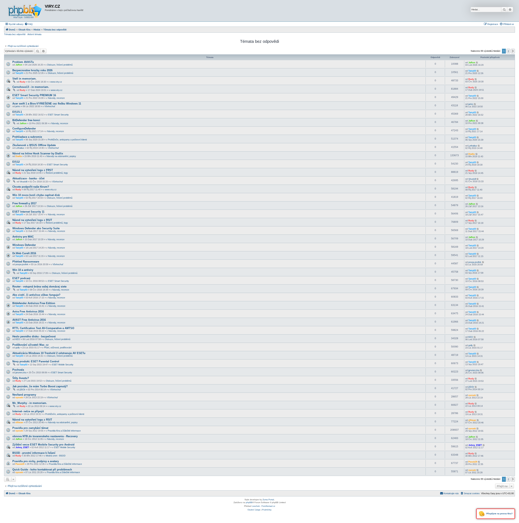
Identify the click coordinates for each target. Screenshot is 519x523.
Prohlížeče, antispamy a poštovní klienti (67, 139)
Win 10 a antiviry (22, 269)
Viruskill (23, 181)
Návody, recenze (56, 98)
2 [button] (508, 51)
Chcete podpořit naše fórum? (30, 186)
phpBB (249, 502)
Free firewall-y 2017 (24, 203)
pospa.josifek (21, 264)
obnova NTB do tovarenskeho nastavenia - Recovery (45, 436)
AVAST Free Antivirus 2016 (29, 319)
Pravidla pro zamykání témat (30, 427)
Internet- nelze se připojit (28, 411)
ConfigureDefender (24, 128)
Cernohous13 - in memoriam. (30, 86)
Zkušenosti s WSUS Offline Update (34, 145)
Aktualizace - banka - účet (28, 178)
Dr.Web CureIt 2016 (24, 253)
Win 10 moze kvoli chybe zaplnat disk (36, 195)
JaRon (18, 64)
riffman (19, 422)
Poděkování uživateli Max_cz (30, 344)
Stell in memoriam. (24, 78)
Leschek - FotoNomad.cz (263, 506)
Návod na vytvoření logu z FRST (32, 170)
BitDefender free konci (26, 120)
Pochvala (18, 369)
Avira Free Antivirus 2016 (28, 311)
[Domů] (25, 10)
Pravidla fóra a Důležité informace (64, 430)
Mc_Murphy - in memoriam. (29, 403)
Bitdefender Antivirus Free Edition (33, 303)
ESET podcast (21, 278)
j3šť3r (22, 389)
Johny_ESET (22, 447)
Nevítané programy (24, 394)
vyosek (19, 397)
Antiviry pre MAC (23, 236)
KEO (17, 339)
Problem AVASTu (23, 61)
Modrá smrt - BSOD (55, 455)
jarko (17, 106)
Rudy (22, 82)
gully (17, 347)
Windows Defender (24, 244)
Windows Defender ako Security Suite (36, 228)
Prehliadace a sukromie (27, 136)
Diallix (18, 156)
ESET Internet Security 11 (28, 211)
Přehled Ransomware (25, 261)
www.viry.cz (56, 82)
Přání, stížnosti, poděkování (58, 347)
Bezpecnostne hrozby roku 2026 (32, 70)
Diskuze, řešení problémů (60, 64)
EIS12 (16, 161)
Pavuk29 (19, 464)
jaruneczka (20, 372)
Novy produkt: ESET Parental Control (35, 361)
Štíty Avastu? (20, 378)
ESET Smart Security (58, 114)
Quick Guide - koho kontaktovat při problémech (42, 469)
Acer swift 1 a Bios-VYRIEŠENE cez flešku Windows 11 (46, 103)
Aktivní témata (34, 34)
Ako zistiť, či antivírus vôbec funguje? (36, 294)
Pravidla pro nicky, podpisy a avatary (35, 461)
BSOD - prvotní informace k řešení (33, 452)
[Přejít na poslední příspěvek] (477, 62)
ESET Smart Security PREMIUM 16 (34, 95)
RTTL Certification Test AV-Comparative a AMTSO (43, 328)
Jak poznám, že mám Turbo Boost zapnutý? (40, 386)
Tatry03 (19, 73)
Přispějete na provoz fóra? (499, 513)
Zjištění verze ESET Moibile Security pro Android (43, 444)
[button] (513, 51)
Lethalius (19, 148)
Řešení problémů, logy (57, 173)
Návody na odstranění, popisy (61, 156)
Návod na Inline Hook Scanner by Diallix (37, 153)
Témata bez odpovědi (14, 34)
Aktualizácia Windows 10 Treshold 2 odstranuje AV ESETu (48, 353)
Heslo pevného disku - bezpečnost (34, 336)
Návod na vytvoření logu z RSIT (32, 220)
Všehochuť (49, 106)
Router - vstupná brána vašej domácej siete (39, 286)
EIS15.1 (17, 111)
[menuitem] (29, 24)
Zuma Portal (268, 499)
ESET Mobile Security (62, 364)
